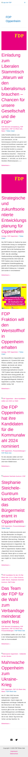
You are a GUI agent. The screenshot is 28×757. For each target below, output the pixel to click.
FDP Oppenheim (12, 236)
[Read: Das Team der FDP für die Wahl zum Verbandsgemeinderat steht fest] (14, 578)
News (3, 131)
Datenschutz (14, 753)
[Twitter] (16, 740)
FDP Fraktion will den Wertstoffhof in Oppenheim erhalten (13, 330)
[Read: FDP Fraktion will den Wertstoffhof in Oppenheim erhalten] (14, 296)
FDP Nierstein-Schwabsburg (10, 127)
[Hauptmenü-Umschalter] (25, 2)
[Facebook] (11, 740)
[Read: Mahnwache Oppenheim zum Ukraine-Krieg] (14, 655)
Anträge (3, 236)
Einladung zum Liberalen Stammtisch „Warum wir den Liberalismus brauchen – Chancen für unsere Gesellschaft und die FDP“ (13, 88)
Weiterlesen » (5, 165)
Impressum (14, 751)
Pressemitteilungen (19, 451)
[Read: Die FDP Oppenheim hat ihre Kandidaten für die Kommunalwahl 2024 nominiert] (14, 399)
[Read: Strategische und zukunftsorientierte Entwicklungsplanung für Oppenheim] (14, 183)
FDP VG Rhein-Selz (16, 129)
